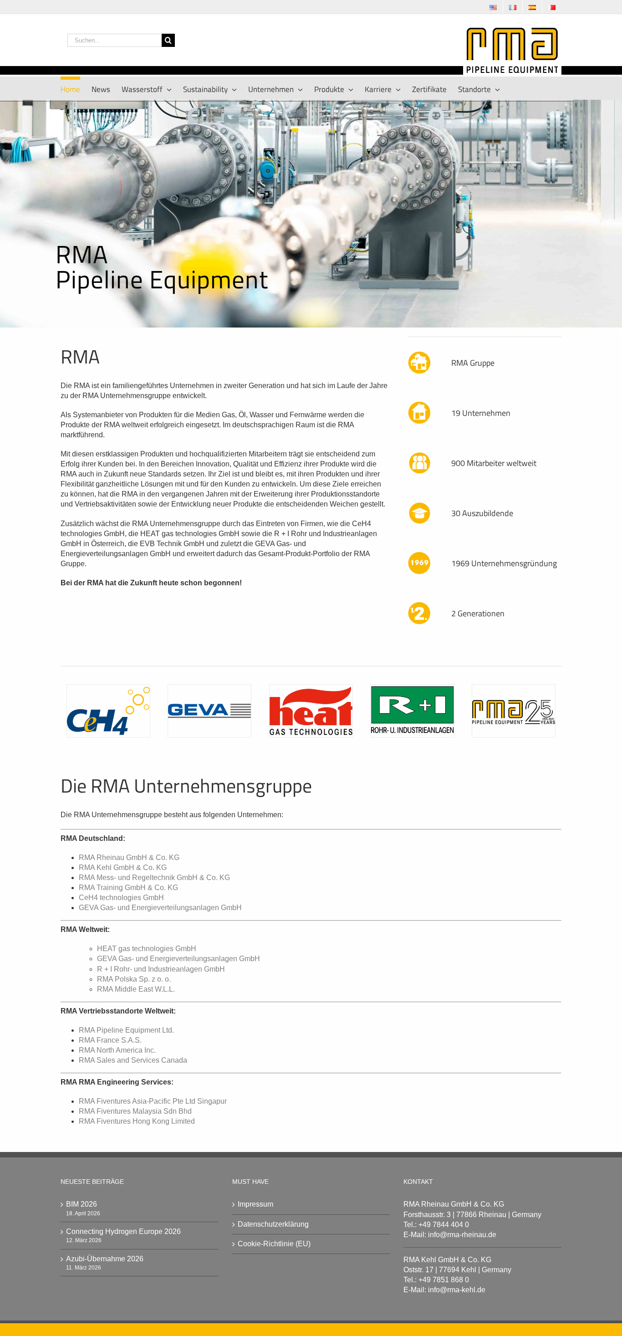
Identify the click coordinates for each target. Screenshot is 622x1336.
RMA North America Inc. (117, 1050)
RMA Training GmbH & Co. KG (128, 887)
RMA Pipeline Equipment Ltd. (126, 1030)
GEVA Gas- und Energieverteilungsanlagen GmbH (160, 907)
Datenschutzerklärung (273, 1224)
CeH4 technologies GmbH (121, 897)
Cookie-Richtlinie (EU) (274, 1244)
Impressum (255, 1204)
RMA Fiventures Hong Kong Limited (137, 1121)
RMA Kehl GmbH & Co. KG (123, 867)
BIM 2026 (81, 1204)
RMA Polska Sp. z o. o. (134, 979)
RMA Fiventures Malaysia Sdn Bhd (135, 1111)
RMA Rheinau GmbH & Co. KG (129, 857)
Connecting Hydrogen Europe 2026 (123, 1231)
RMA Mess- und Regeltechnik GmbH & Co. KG (154, 877)
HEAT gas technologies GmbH (146, 948)
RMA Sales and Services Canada (133, 1060)
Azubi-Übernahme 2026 (104, 1259)
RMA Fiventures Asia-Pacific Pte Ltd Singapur (153, 1101)
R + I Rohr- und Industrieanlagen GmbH (161, 969)
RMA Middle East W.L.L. (136, 989)
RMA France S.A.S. (110, 1040)
